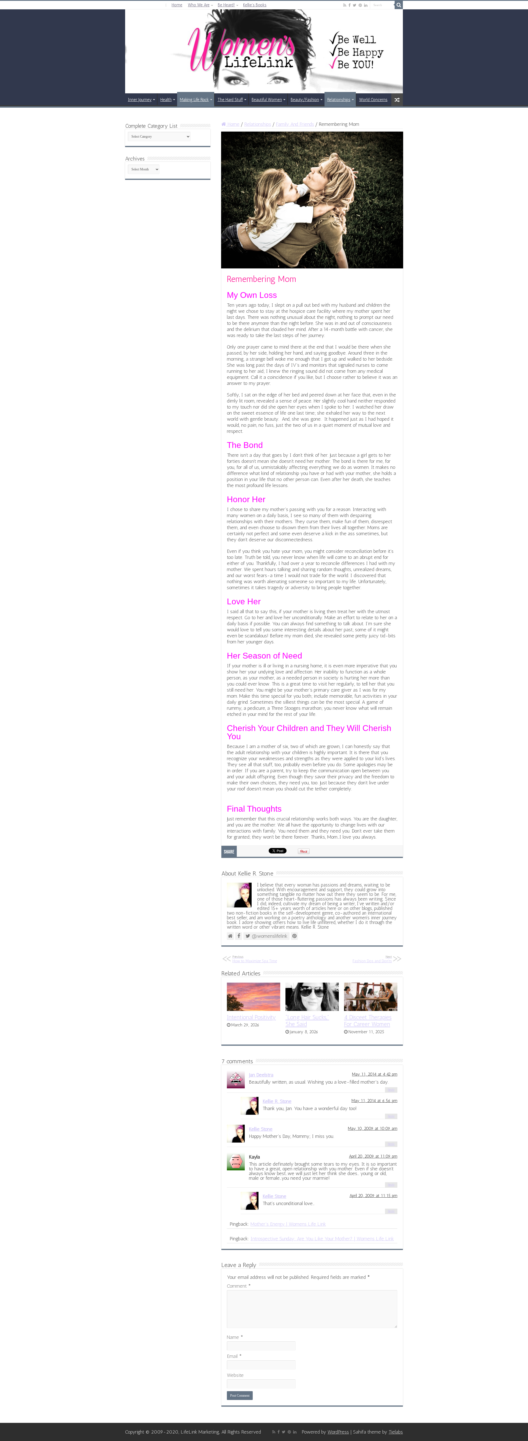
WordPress (338, 1432)
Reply (391, 1090)
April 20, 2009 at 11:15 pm (373, 1195)
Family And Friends (295, 124)
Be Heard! (226, 4)
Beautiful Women (267, 99)
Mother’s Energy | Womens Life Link (288, 1224)
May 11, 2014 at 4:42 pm (374, 1074)
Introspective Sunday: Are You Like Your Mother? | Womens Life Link (322, 1239)
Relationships (338, 99)
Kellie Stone (261, 1129)
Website (235, 1375)
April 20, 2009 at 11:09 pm (373, 1156)
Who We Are (199, 4)
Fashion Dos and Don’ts (372, 959)
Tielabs (396, 1432)
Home (177, 4)
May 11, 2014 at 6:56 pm (374, 1100)
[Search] (399, 5)
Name (235, 1337)
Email (234, 1356)
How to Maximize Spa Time (254, 959)
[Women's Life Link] (264, 51)
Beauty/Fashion (305, 99)
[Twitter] (354, 5)
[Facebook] (349, 5)
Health (166, 99)
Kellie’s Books (254, 4)
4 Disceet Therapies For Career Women (368, 1020)
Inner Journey (140, 99)
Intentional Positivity (251, 1017)
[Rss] (345, 5)
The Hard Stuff (230, 99)
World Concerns (373, 99)
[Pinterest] (360, 5)
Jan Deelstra (261, 1075)
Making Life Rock (194, 99)
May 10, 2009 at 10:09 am (372, 1128)
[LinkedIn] (366, 5)
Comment (239, 1286)
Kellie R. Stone (277, 1101)
